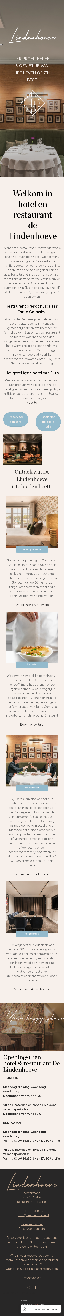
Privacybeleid (32, 1278)
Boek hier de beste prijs (48, 421)
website (31, 402)
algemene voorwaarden (19, 1292)
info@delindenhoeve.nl (33, 1215)
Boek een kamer (32, 1224)
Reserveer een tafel (16, 419)
